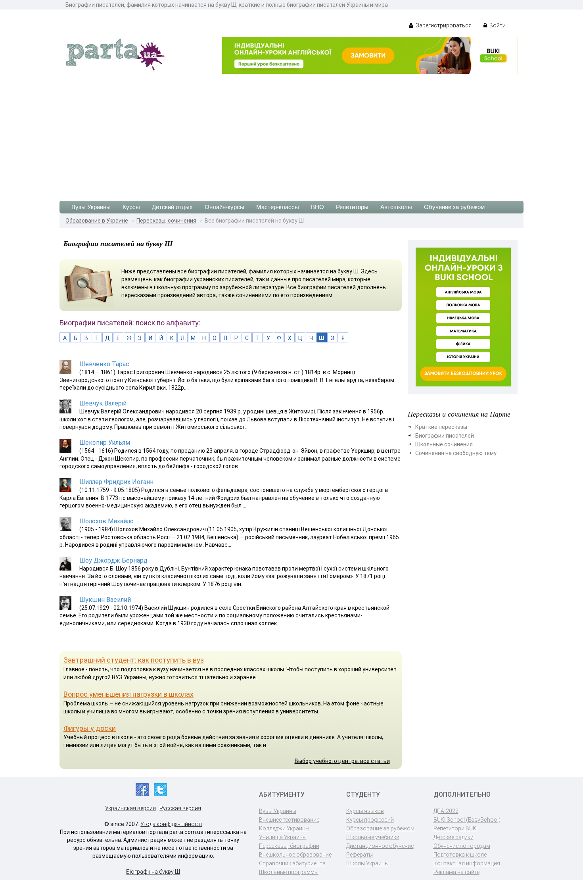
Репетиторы (352, 207)
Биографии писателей (444, 435)
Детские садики (453, 837)
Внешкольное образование (295, 854)
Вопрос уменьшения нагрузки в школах (128, 694)
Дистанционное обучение (380, 846)
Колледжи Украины (284, 828)
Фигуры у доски (89, 728)
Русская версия (180, 808)
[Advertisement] (291, 133)
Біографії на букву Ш (153, 871)
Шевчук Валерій (103, 403)
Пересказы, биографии (289, 846)
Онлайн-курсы (224, 207)
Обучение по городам (461, 846)
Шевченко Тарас (104, 364)
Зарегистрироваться (443, 25)
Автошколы (396, 207)
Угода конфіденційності (171, 824)
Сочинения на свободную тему (456, 453)
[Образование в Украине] (115, 54)
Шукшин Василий (105, 599)
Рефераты (359, 854)
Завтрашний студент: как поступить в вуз (133, 660)
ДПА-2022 (445, 811)
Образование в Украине (96, 220)
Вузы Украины (91, 207)
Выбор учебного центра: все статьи (342, 761)
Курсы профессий (370, 820)
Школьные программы (288, 872)
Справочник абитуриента (292, 863)
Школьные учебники (372, 837)
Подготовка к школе (460, 854)
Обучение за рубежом (454, 207)
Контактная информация (466, 863)
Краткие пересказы (441, 427)
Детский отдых (172, 207)
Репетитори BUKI (455, 828)
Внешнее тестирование (289, 820)
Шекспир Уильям (104, 442)
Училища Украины (283, 837)
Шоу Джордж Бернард (113, 560)
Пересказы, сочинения (166, 220)
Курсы (131, 207)
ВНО (317, 207)
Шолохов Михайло (106, 521)
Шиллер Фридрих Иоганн (116, 482)
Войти (497, 25)
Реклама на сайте (456, 872)
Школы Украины (367, 863)
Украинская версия (130, 808)
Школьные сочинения (444, 444)
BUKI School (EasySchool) (467, 820)
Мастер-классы (277, 207)
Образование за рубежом (380, 828)
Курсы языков (365, 811)
